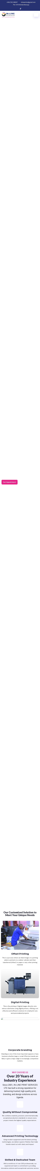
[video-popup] (21, 482)
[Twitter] (24, 8)
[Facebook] (13, 8)
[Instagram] (17, 8)
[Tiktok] (20, 8)
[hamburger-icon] (36, 15)
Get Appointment (9, 482)
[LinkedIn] (27, 8)
